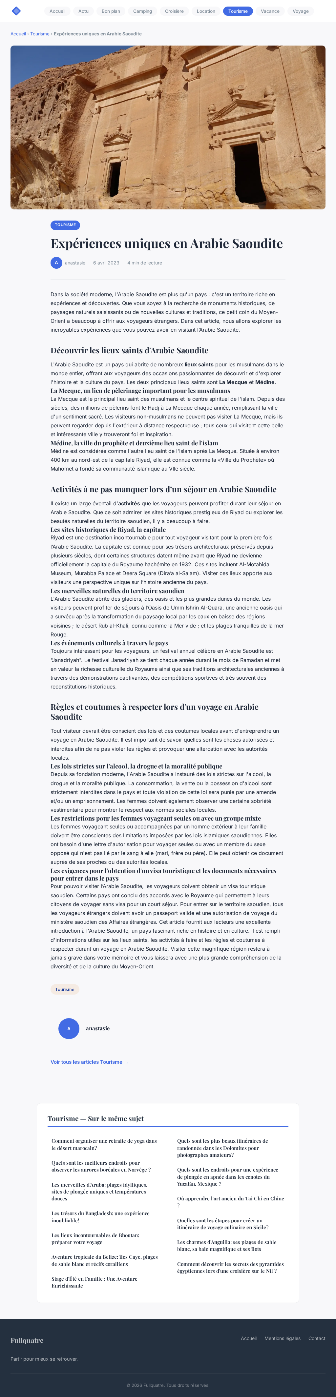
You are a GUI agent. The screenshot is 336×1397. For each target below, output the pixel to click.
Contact (317, 1338)
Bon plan (111, 11)
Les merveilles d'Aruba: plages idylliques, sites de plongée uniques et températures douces (99, 1191)
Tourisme (238, 11)
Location (206, 11)
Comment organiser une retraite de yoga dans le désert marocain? (104, 1144)
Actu (83, 11)
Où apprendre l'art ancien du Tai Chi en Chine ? (230, 1202)
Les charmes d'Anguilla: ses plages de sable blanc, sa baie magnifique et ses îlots (227, 1245)
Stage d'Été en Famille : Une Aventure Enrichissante (94, 1282)
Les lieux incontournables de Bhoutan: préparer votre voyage (95, 1238)
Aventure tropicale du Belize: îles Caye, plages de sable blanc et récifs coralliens (105, 1260)
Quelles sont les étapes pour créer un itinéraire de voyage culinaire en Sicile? (222, 1224)
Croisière (174, 11)
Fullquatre (26, 1340)
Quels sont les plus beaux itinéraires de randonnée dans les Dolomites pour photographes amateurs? (222, 1147)
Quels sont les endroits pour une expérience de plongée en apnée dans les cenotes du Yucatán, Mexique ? (227, 1176)
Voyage (301, 11)
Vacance (270, 11)
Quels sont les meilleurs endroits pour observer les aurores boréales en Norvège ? (101, 1166)
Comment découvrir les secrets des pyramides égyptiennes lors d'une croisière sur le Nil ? (230, 1267)
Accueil (57, 11)
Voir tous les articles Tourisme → (90, 1062)
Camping (142, 11)
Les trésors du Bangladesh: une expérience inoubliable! (101, 1216)
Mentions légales (282, 1338)
